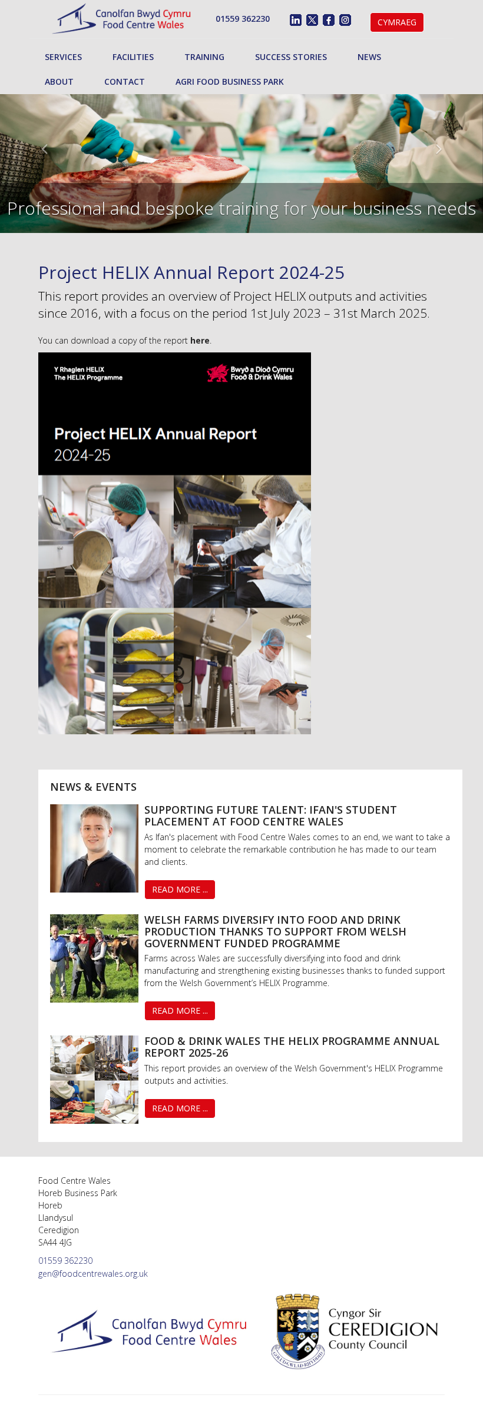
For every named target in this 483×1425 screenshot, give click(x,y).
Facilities (133, 56)
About (59, 81)
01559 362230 (243, 18)
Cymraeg (397, 22)
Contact (124, 81)
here (200, 340)
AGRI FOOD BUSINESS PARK (230, 81)
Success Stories (291, 56)
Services (63, 56)
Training (204, 56)
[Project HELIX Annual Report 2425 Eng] (174, 542)
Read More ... (180, 889)
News (369, 56)
